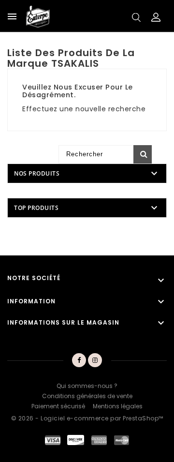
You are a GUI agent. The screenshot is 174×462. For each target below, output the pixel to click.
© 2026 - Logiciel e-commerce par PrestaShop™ (87, 418)
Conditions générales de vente (87, 396)
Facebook (79, 360)
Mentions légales (118, 406)
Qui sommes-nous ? (87, 386)
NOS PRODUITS (36, 173)
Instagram (95, 360)
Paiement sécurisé (58, 406)
